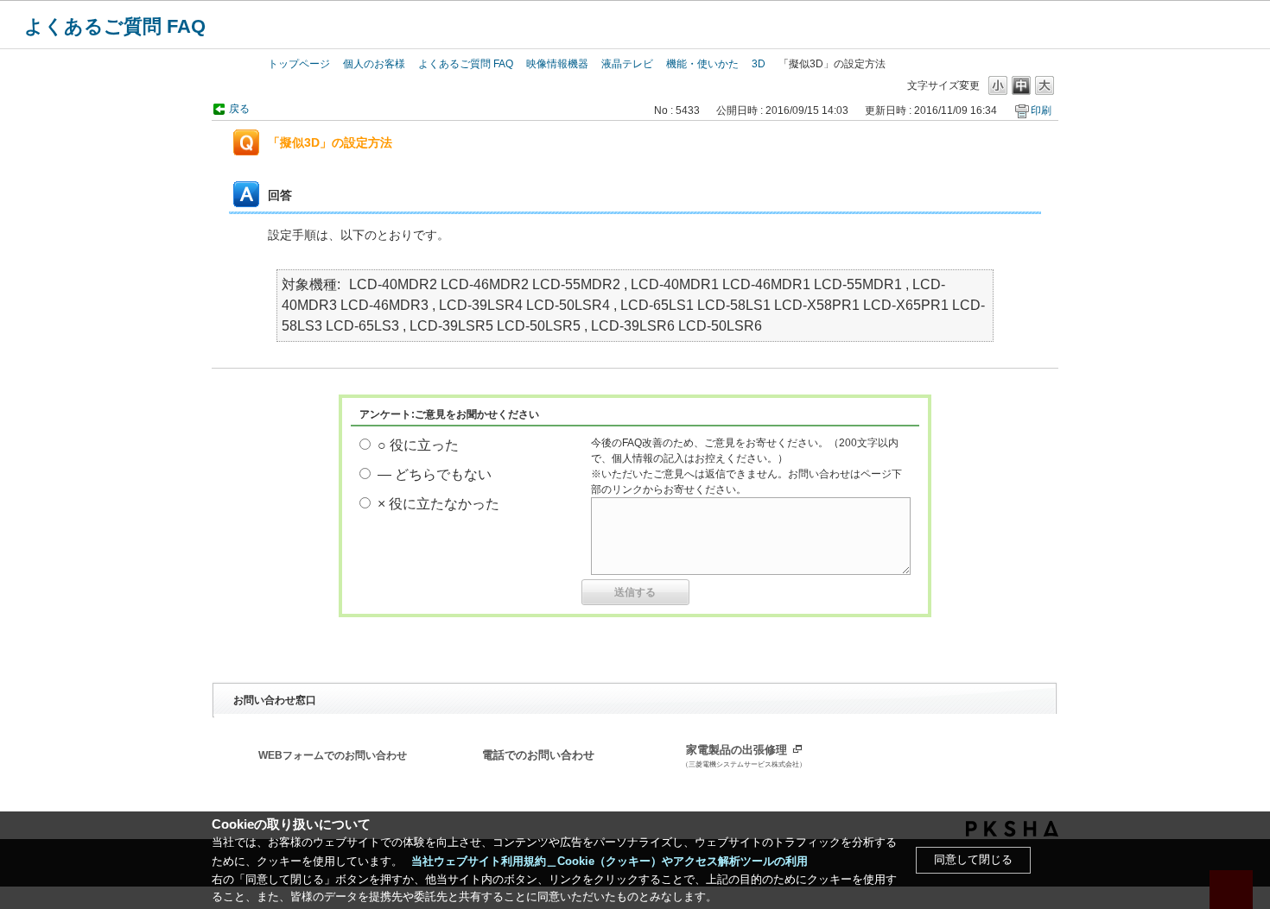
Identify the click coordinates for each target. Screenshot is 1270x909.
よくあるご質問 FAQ (115, 26)
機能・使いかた (702, 64)
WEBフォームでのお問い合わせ (332, 755)
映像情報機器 (557, 64)
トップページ (299, 64)
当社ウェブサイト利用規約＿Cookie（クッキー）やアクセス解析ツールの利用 (609, 861)
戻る (239, 109)
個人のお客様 (374, 64)
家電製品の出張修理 (744, 756)
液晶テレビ (627, 64)
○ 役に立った (418, 445)
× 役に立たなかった (438, 503)
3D (758, 64)
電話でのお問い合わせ (538, 755)
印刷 (1041, 110)
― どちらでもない (435, 474)
